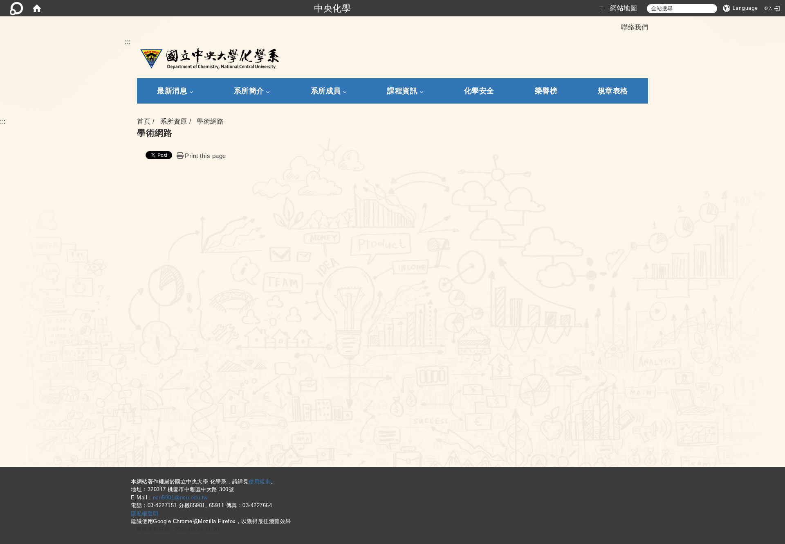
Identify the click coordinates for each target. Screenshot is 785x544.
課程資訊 (402, 91)
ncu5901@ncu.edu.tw (180, 497)
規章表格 (613, 91)
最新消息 (172, 91)
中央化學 (332, 8)
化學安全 (479, 91)
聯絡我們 (634, 27)
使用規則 (260, 482)
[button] (740, 8)
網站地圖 (623, 8)
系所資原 (173, 121)
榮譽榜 (546, 91)
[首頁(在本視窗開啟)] (37, 8)
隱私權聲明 (145, 513)
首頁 (143, 121)
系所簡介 (249, 91)
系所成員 (326, 91)
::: (601, 8)
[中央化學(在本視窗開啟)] (207, 57)
